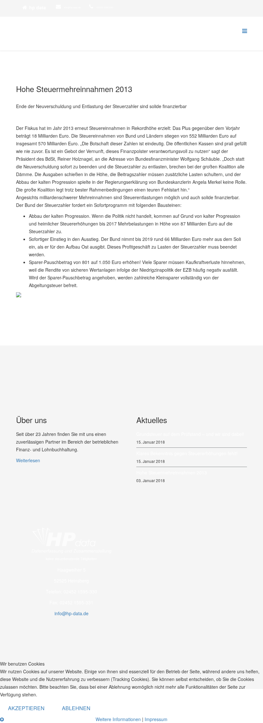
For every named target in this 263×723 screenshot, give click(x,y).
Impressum (156, 719)
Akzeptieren (26, 708)
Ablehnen (76, 708)
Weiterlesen (28, 460)
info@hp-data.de (72, 7)
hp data (37, 7)
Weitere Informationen (118, 719)
